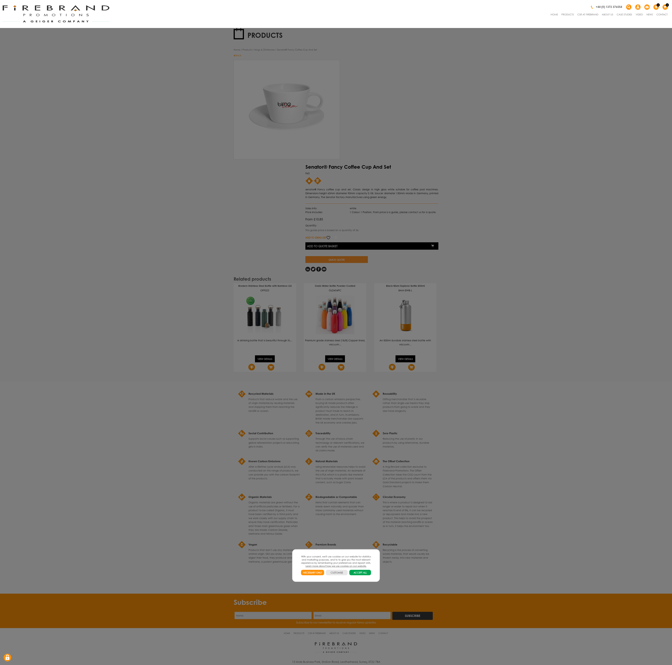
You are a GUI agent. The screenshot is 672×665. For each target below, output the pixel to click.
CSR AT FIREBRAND (587, 14)
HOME (554, 14)
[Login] (638, 7)
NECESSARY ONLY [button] (312, 572)
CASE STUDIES (624, 14)
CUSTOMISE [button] (337, 572)
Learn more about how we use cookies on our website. (336, 566)
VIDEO (639, 14)
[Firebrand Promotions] (56, 14)
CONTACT (662, 14)
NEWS (649, 14)
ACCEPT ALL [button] (360, 572)
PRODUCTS (567, 14)
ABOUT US (607, 14)
